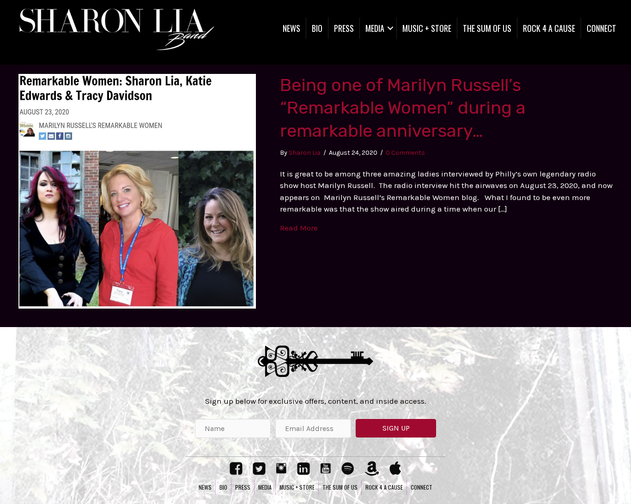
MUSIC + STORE (426, 28)
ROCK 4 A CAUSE (549, 28)
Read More (299, 227)
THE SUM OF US (487, 28)
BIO (317, 28)
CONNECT (601, 28)
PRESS (344, 28)
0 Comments (405, 153)
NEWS (291, 28)
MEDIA (374, 28)
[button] (396, 428)
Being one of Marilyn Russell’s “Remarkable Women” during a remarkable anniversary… (403, 107)
